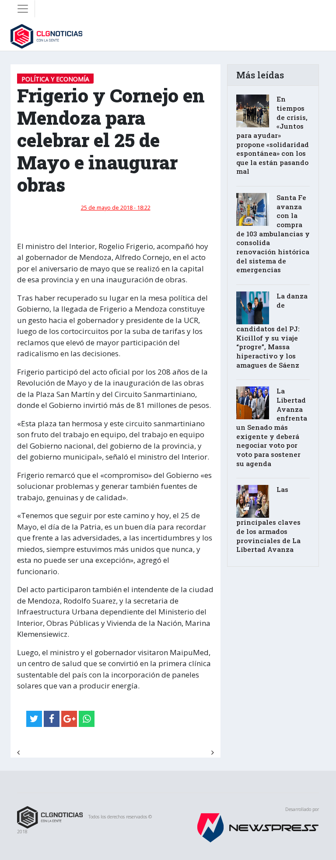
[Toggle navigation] (22, 9)
